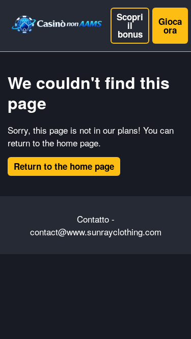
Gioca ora (170, 25)
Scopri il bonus (130, 25)
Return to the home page (64, 166)
